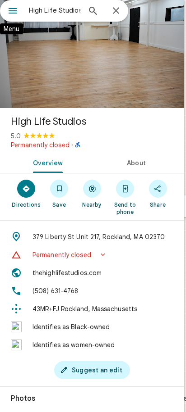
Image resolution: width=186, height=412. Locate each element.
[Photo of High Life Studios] (92, 54)
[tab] (46, 162)
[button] (92, 255)
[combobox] (54, 10)
